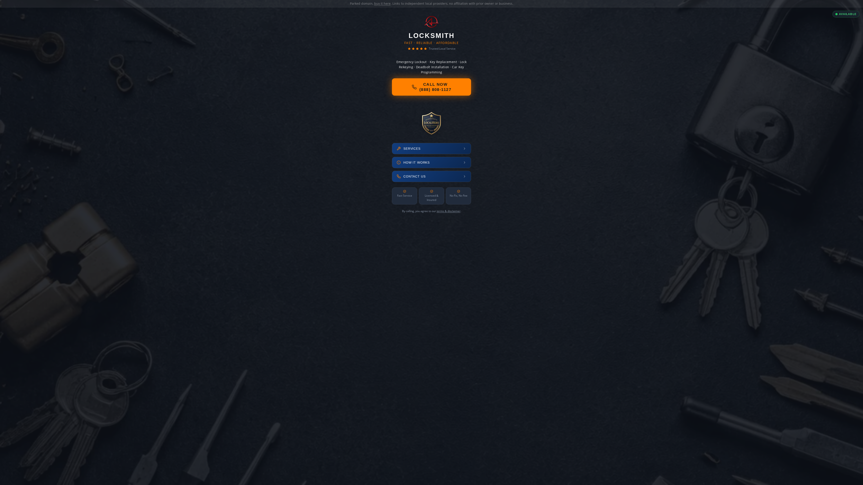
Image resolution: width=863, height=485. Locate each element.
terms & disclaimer (448, 211)
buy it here (382, 3)
